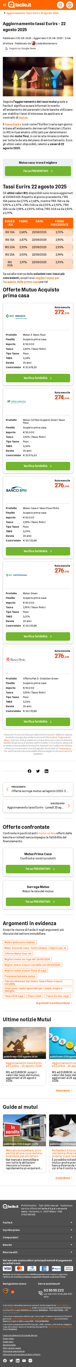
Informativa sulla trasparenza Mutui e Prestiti (22, 1354)
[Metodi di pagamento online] (38, 1268)
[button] (4, 5)
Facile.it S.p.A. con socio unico (59, 1327)
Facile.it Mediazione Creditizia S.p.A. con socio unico (32, 1319)
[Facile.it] (19, 6)
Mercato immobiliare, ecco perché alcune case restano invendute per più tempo (24, 1153)
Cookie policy (8, 1342)
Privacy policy (8, 1338)
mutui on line (47, 833)
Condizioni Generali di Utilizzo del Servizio (20, 1335)
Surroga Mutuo (38, 887)
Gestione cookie (9, 1345)
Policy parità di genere (12, 1348)
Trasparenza (64, 748)
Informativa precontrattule (14, 1351)
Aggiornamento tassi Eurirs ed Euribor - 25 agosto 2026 (24, 1064)
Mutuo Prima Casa (38, 854)
